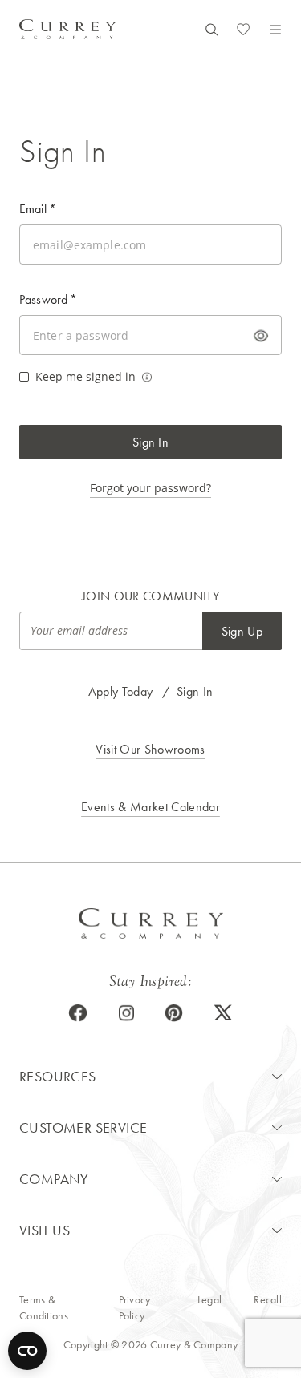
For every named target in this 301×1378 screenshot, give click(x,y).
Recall (268, 1299)
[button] (150, 1076)
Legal (209, 1299)
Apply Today (120, 691)
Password (48, 299)
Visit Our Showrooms (150, 749)
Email (37, 208)
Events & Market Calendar (150, 806)
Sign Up (242, 631)
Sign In (150, 442)
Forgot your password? (150, 487)
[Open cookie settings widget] (27, 1351)
